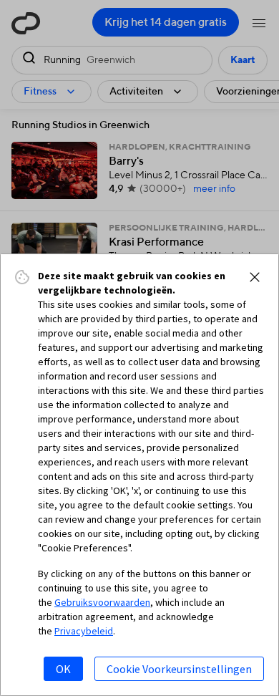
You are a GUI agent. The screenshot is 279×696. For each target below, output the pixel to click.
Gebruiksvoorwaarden (102, 602)
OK (63, 669)
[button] (255, 277)
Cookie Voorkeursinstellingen (179, 669)
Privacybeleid (83, 630)
